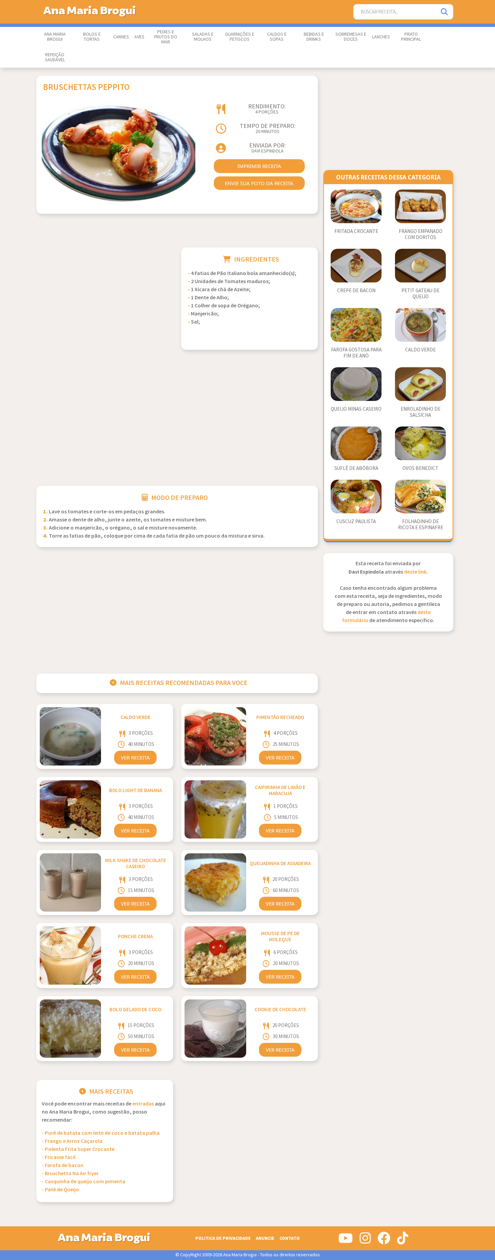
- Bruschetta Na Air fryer (70, 1173)
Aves (139, 37)
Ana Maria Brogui (55, 36)
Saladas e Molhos (202, 36)
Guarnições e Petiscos (239, 36)
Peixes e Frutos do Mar (165, 37)
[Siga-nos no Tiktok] (402, 1241)
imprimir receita (259, 166)
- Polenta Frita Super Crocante (78, 1149)
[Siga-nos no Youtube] (345, 1241)
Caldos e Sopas (277, 36)
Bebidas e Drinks (314, 36)
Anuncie (265, 1238)
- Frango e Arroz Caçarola (72, 1141)
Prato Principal (411, 36)
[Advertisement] (104, 294)
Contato (289, 1238)
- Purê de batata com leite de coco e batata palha (101, 1133)
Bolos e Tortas (92, 36)
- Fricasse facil (58, 1157)
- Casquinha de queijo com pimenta (83, 1181)
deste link (415, 572)
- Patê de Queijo (60, 1189)
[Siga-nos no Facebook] (383, 1241)
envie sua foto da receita (259, 183)
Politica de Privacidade (223, 1238)
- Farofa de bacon (63, 1165)
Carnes (121, 37)
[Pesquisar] (444, 12)
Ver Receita (135, 757)
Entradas (143, 1104)
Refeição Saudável (55, 57)
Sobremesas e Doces (350, 36)
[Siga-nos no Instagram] (365, 1241)
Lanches (381, 37)
